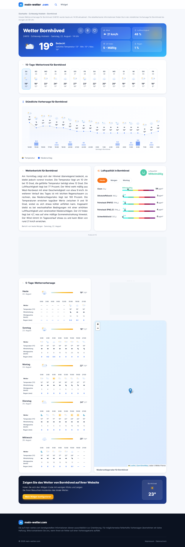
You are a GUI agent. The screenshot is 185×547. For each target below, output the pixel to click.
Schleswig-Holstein (37, 14)
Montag (126, 180)
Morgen (114, 180)
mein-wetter (36, 4)
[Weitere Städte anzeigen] (81, 31)
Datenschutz (161, 541)
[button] (130, 391)
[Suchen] (55, 4)
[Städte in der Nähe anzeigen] (88, 31)
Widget (64, 4)
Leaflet (132, 465)
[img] (130, 394)
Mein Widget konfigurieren (38, 497)
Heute (102, 180)
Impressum (149, 541)
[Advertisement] (93, 256)
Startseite (23, 14)
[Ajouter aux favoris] (95, 31)
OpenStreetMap (142, 465)
